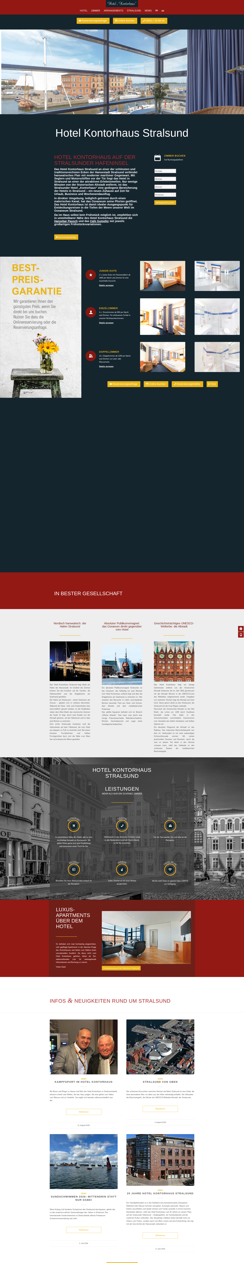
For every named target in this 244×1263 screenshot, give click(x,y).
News (83, 1079)
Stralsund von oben (160, 1081)
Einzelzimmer (108, 308)
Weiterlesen (84, 1112)
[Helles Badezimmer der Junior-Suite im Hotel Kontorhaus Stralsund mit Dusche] (217, 276)
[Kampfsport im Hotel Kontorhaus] (84, 1046)
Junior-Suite (108, 271)
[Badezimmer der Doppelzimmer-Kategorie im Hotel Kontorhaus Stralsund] (217, 357)
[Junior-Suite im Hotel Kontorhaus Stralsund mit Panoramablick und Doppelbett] (162, 276)
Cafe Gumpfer (99, 221)
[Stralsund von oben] (160, 1046)
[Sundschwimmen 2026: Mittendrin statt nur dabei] (84, 1161)
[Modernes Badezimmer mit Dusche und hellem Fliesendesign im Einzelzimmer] (217, 316)
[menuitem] (83, 10)
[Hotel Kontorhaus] (122, 3)
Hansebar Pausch (66, 221)
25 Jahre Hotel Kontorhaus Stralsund (160, 1193)
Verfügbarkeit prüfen (165, 202)
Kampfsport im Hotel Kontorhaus (84, 1081)
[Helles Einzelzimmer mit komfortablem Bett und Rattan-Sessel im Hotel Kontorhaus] (162, 316)
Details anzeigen (106, 285)
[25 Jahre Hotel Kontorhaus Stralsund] (160, 1160)
